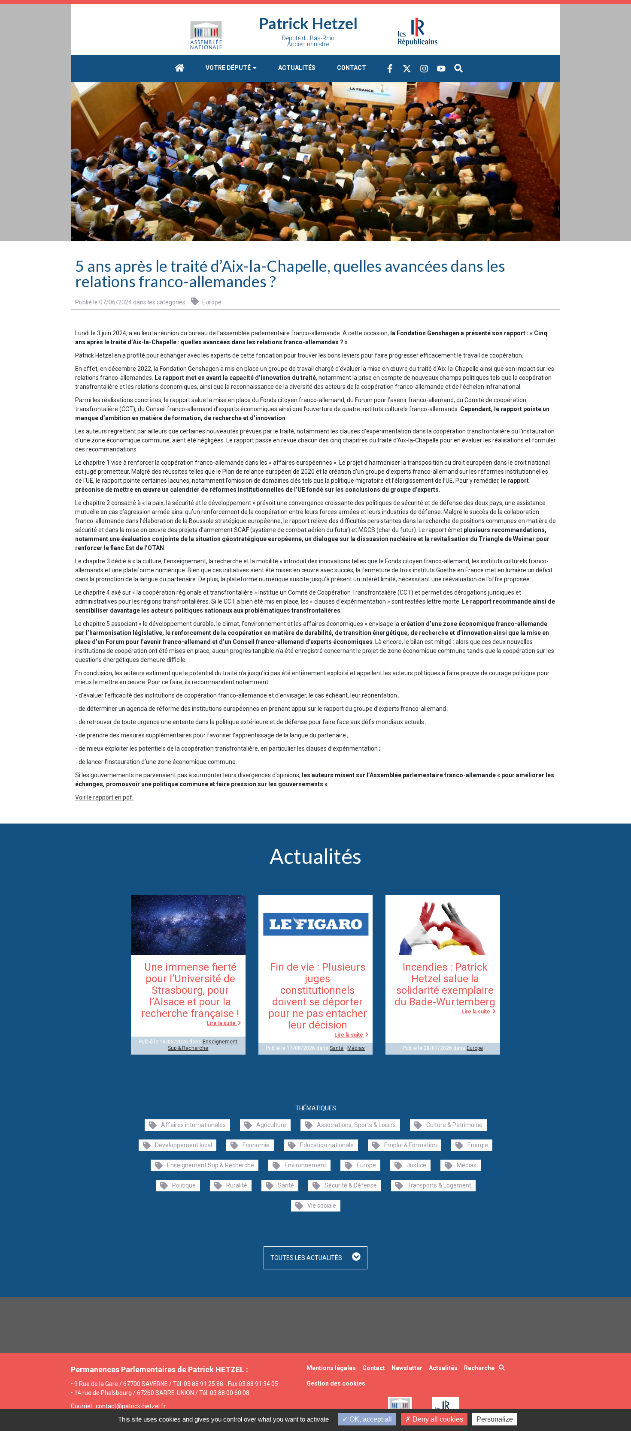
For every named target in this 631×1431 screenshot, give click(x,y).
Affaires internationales (193, 1124)
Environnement (305, 1165)
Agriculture (271, 1124)
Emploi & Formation (410, 1145)
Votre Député (229, 67)
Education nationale (327, 1145)
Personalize (494, 1419)
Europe (211, 302)
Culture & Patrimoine (454, 1124)
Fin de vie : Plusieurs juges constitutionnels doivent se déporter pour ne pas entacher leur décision (317, 996)
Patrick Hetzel (308, 23)
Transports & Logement (439, 1185)
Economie (256, 1145)
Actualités (297, 67)
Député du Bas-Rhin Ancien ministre (308, 41)
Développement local (183, 1145)
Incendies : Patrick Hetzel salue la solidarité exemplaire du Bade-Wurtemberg (444, 984)
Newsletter (406, 1368)
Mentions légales (331, 1368)
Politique (184, 1185)
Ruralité (236, 1185)
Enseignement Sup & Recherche (202, 1045)
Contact (351, 67)
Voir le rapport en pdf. (104, 797)
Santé (336, 1048)
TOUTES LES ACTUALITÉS (306, 1257)
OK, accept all (370, 1419)
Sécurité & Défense (351, 1185)
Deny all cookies (437, 1419)
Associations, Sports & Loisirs (356, 1124)
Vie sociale (321, 1205)
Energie (477, 1145)
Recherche (479, 1368)
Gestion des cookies (335, 1383)
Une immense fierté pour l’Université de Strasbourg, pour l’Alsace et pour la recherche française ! (190, 990)
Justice (416, 1165)
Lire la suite (222, 1023)
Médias (356, 1048)
